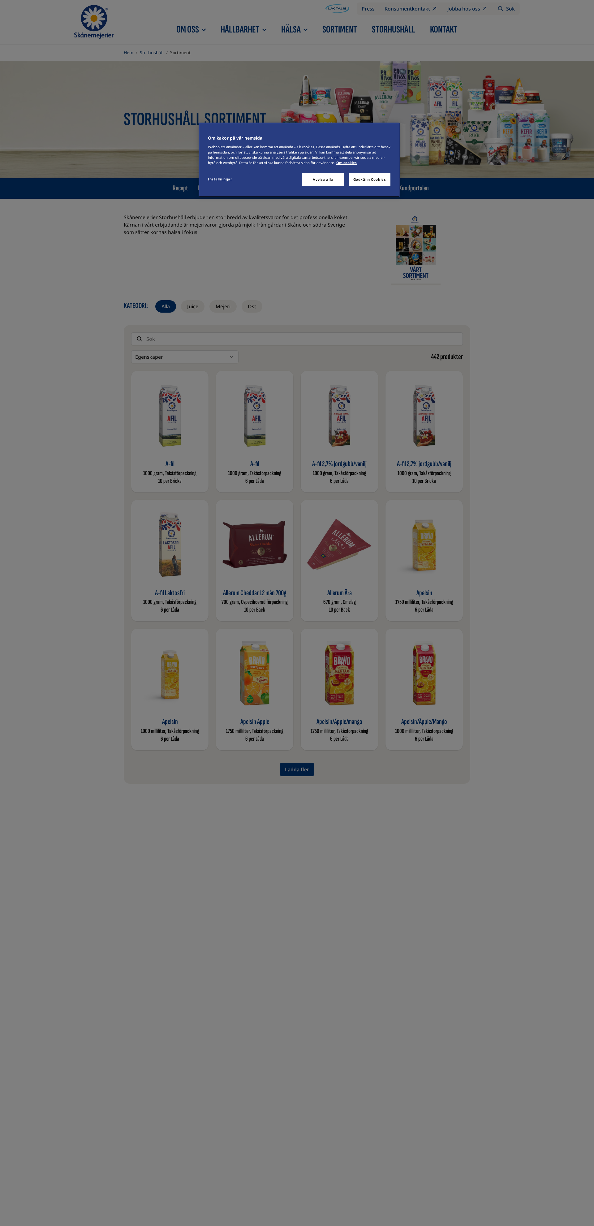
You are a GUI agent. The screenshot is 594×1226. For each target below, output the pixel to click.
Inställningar (220, 179)
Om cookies (346, 162)
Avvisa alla (323, 179)
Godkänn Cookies (369, 179)
